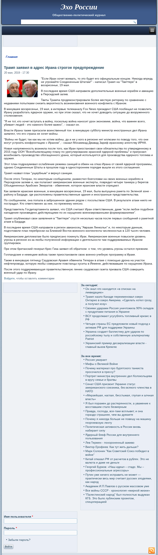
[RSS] (151, 550)
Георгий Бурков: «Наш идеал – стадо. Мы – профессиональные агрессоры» (114, 468)
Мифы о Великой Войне (101, 363)
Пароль (10, 528)
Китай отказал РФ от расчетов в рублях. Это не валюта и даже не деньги (117, 460)
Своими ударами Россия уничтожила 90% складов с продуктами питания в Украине (119, 309)
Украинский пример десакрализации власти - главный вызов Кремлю (115, 344)
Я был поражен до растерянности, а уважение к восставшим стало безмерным (117, 405)
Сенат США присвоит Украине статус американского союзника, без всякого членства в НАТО (118, 387)
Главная (11, 56)
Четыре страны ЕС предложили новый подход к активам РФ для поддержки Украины (117, 325)
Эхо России (79, 6)
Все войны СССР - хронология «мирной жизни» (117, 490)
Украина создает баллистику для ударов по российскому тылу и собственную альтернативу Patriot (117, 335)
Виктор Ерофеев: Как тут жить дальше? (111, 447)
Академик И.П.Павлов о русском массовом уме (117, 486)
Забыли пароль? (19, 539)
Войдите (9, 278)
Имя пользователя (18, 516)
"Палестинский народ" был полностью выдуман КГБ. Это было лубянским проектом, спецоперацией (117, 498)
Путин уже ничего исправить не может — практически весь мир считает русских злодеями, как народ (118, 478)
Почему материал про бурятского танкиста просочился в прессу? (114, 370)
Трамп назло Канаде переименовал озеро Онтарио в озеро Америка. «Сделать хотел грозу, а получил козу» (118, 300)
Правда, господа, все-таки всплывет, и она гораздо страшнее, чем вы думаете (114, 412)
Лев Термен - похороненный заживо (109, 442)
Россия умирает (96, 359)
